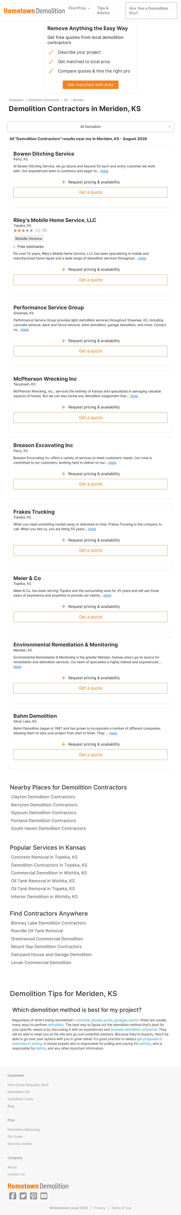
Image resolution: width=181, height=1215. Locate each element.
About (12, 1167)
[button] (13, 1196)
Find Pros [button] (77, 8)
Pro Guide (15, 1136)
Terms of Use (121, 1208)
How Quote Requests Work (28, 1085)
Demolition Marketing (24, 1129)
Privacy (99, 1208)
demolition (56, 1025)
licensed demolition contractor (134, 1029)
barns (133, 1020)
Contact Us (16, 1174)
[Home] (34, 10)
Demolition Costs (20, 1099)
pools (108, 1020)
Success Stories (20, 1144)
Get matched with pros (91, 84)
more (104, 171)
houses (96, 1020)
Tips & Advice (103, 10)
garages (120, 1020)
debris (41, 1048)
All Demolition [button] (90, 127)
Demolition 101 (19, 1092)
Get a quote (90, 192)
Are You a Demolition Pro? (148, 10)
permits (145, 1043)
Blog (11, 1106)
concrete (83, 1020)
